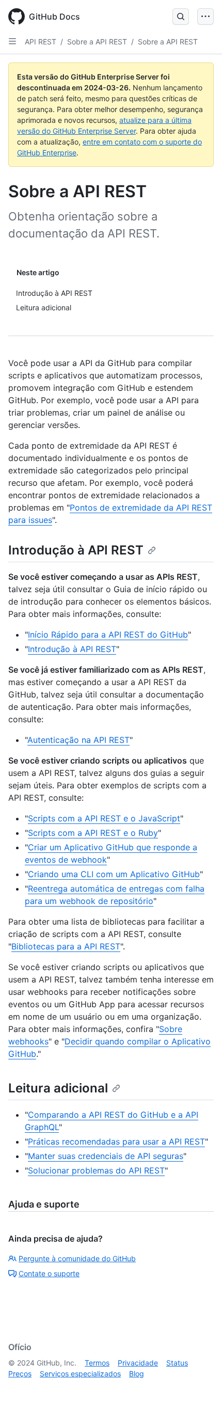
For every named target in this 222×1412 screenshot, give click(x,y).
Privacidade (138, 1362)
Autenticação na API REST (78, 740)
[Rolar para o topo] (199, 1389)
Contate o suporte (49, 1273)
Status (177, 1362)
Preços (19, 1373)
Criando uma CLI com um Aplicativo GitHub (114, 874)
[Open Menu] (205, 16)
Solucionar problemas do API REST (96, 1170)
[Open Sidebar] (12, 41)
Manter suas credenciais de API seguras (105, 1156)
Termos (97, 1362)
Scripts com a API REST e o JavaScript (104, 818)
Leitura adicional (58, 1088)
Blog (136, 1373)
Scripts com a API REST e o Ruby (93, 833)
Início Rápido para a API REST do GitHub (108, 634)
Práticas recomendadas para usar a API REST (116, 1141)
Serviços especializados (80, 1373)
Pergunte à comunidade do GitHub (77, 1258)
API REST (40, 41)
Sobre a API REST (97, 41)
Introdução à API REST (76, 550)
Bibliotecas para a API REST (65, 946)
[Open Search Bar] (180, 16)
